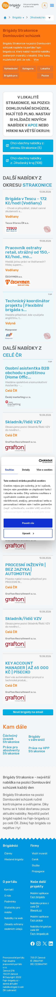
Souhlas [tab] (9, 469)
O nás (7, 895)
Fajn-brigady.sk (39, 933)
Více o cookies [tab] (44, 469)
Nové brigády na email (28, 712)
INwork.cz (36, 910)
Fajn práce (36, 920)
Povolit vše (28, 523)
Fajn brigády (37, 897)
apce (33, 125)
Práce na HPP (38, 750)
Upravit (26, 533)
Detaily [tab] (26, 469)
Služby (36, 865)
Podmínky (10, 901)
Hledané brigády (13, 859)
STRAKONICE (37, 185)
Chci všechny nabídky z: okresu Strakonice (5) (27, 145)
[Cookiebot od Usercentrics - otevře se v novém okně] (39, 461)
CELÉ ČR (12, 355)
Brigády (36, 738)
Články (8, 853)
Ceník (35, 859)
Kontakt (9, 889)
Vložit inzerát (39, 853)
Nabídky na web (13, 918)
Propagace (38, 871)
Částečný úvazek (11, 738)
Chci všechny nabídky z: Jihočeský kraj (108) (26, 160)
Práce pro (11, 750)
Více (36, 59)
